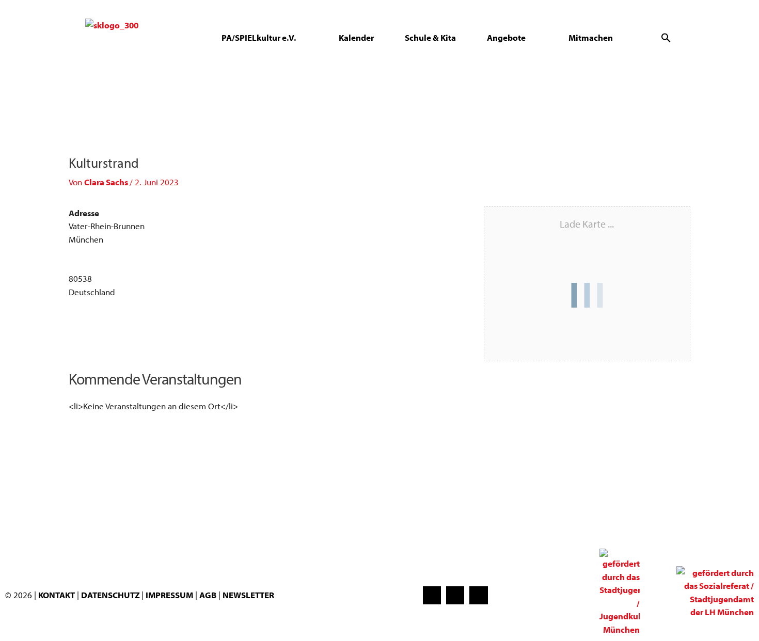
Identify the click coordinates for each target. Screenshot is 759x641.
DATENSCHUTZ (111, 594)
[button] (666, 38)
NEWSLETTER (248, 594)
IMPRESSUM (169, 594)
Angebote (506, 37)
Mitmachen (590, 37)
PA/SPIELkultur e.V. (259, 37)
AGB (207, 594)
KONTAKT (56, 594)
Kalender (356, 37)
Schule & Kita (430, 37)
